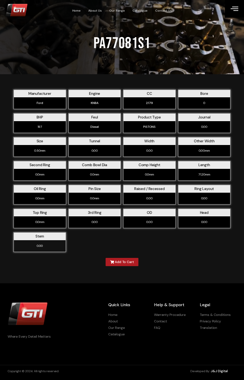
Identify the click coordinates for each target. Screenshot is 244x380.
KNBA (95, 103)
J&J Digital (219, 371)
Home (76, 11)
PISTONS (149, 127)
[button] (122, 262)
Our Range (117, 11)
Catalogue (140, 11)
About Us (95, 11)
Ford (40, 103)
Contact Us (163, 11)
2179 (149, 103)
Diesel (94, 127)
